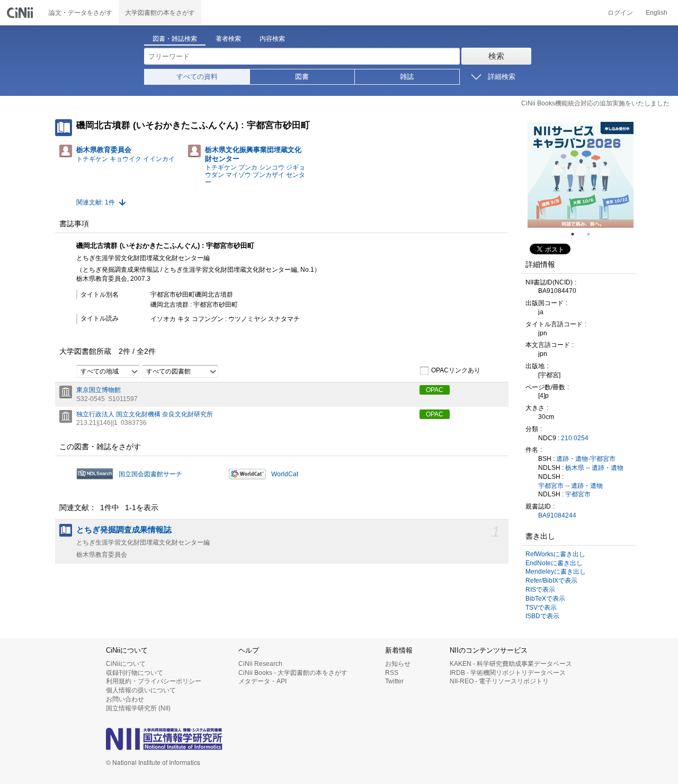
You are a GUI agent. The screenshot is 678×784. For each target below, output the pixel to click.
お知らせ (398, 663)
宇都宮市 (578, 494)
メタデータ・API (262, 681)
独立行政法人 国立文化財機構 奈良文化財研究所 (144, 414)
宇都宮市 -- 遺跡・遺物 (570, 485)
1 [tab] (577, 234)
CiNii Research (260, 663)
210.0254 (574, 438)
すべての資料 (197, 77)
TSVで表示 (541, 607)
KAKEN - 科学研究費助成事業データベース (511, 663)
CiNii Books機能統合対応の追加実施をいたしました (595, 103)
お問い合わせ (125, 699)
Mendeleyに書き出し (555, 571)
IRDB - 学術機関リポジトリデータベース (508, 672)
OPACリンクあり (455, 370)
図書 (302, 77)
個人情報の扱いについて (141, 690)
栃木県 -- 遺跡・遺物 (594, 467)
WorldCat (284, 474)
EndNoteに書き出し (554, 563)
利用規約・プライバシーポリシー (153, 681)
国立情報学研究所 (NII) (138, 708)
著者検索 (228, 38)
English (656, 12)
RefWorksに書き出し (555, 554)
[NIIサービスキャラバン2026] (581, 175)
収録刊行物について (134, 672)
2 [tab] (592, 234)
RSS (391, 672)
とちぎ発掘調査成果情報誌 (124, 529)
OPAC (434, 390)
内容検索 (272, 38)
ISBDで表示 (542, 616)
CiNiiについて (126, 663)
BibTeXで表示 (545, 598)
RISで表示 (540, 589)
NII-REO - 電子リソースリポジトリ (499, 681)
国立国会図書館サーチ (150, 474)
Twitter (394, 681)
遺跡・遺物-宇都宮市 (585, 458)
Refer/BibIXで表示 (551, 580)
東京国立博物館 (98, 390)
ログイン (620, 12)
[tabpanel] (580, 175)
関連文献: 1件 (95, 202)
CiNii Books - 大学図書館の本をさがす (292, 672)
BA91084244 (557, 515)
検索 (496, 55)
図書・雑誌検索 (175, 38)
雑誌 (407, 77)
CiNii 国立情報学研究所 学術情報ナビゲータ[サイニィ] (21, 12)
